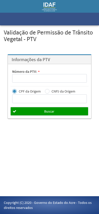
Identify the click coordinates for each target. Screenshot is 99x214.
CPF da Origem (30, 91)
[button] (49, 111)
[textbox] (49, 78)
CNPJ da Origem (63, 91)
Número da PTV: (26, 71)
